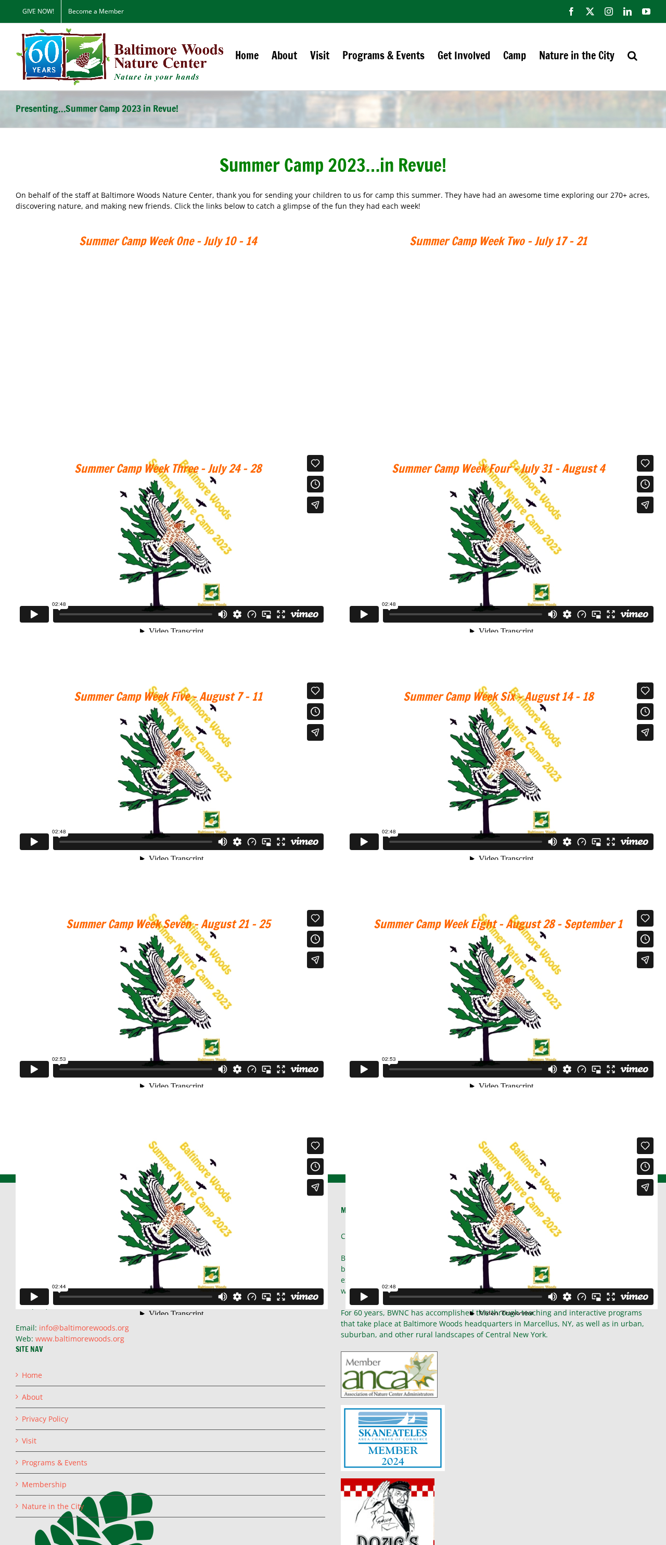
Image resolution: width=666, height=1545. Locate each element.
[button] (632, 55)
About (32, 1397)
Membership (44, 1484)
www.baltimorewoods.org (79, 1339)
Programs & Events (54, 1462)
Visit (29, 1441)
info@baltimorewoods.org (84, 1328)
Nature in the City (53, 1506)
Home (32, 1375)
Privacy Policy (45, 1419)
